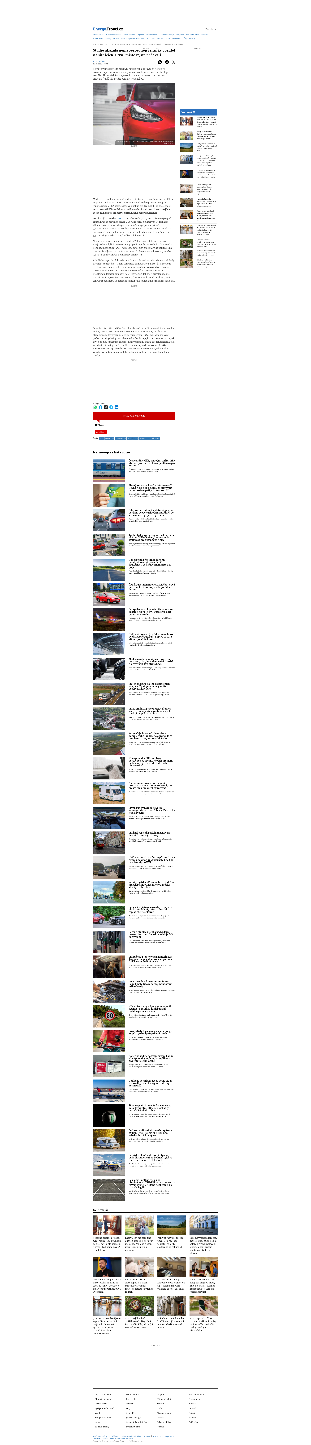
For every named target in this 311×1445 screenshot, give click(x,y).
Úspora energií (189, 38)
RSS (161, 1436)
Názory (98, 1422)
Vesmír (160, 1427)
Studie (135, 438)
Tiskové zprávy (102, 1427)
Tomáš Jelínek (99, 61)
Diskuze (101, 425)
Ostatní (116, 38)
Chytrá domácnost (113, 35)
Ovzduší (160, 38)
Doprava (140, 35)
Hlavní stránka (98, 35)
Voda (153, 38)
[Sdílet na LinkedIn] (116, 407)
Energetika (180, 35)
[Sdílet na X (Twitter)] (173, 62)
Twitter (155, 1436)
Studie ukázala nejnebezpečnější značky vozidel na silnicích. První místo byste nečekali (150, 44)
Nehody (142, 438)
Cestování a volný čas (136, 1422)
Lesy (148, 38)
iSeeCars (121, 218)
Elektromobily (121, 438)
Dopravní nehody (153, 438)
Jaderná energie (133, 1417)
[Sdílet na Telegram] (111, 407)
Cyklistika (193, 1422)
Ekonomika (204, 35)
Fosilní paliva (98, 38)
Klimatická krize (192, 35)
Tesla (129, 438)
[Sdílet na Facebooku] (167, 62)
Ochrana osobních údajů (131, 1436)
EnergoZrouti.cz (99, 44)
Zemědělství (177, 38)
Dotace (160, 1417)
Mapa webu (169, 1436)
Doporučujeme (133, 1427)
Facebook (147, 1436)
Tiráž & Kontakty (100, 1436)
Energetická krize (103, 1417)
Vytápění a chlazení (136, 38)
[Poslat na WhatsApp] (160, 62)
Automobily (109, 438)
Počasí (192, 1413)
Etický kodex (114, 1436)
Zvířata (123, 38)
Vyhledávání (211, 29)
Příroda (192, 1417)
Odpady (108, 38)
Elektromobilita (151, 35)
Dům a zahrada (129, 35)
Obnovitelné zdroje (166, 35)
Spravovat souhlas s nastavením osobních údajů (113, 1438)
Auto (101, 438)
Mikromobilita (164, 1422)
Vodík (168, 38)
